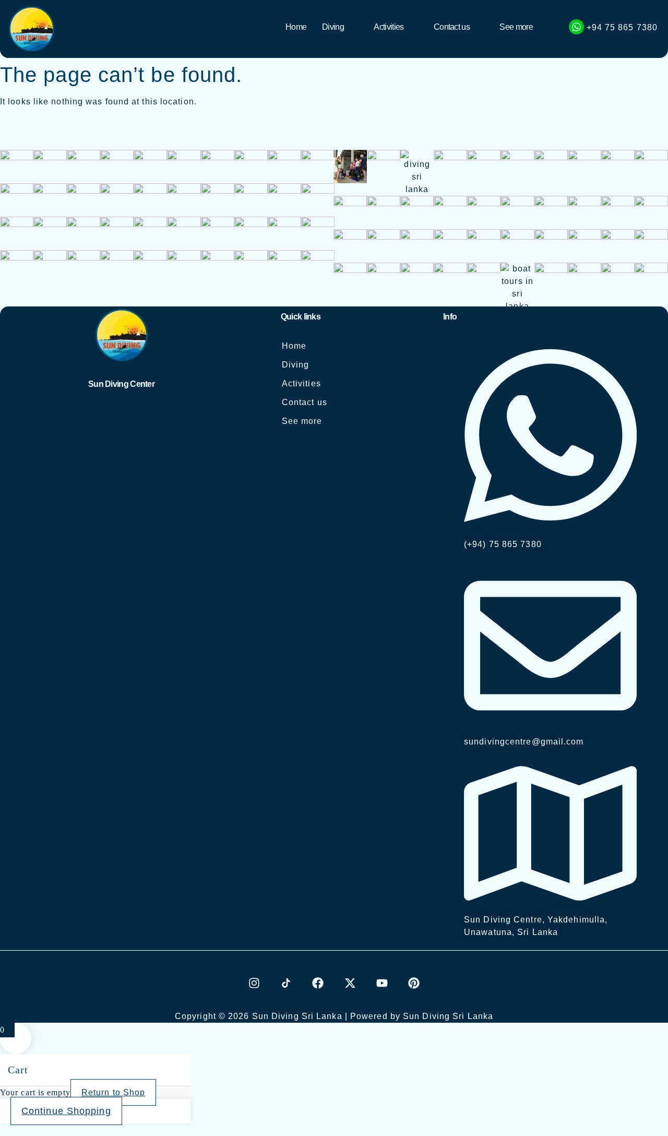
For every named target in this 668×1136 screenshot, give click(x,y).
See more (515, 26)
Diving (333, 26)
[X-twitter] (350, 983)
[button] (340, 27)
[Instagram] (254, 983)
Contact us (452, 26)
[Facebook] (317, 983)
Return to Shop (113, 1092)
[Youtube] (382, 983)
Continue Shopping (66, 1111)
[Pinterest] (413, 983)
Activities (388, 26)
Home (295, 26)
